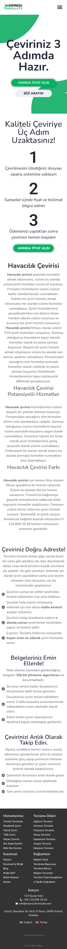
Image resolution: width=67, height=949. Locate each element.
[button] (60, 7)
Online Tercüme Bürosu (33, 935)
